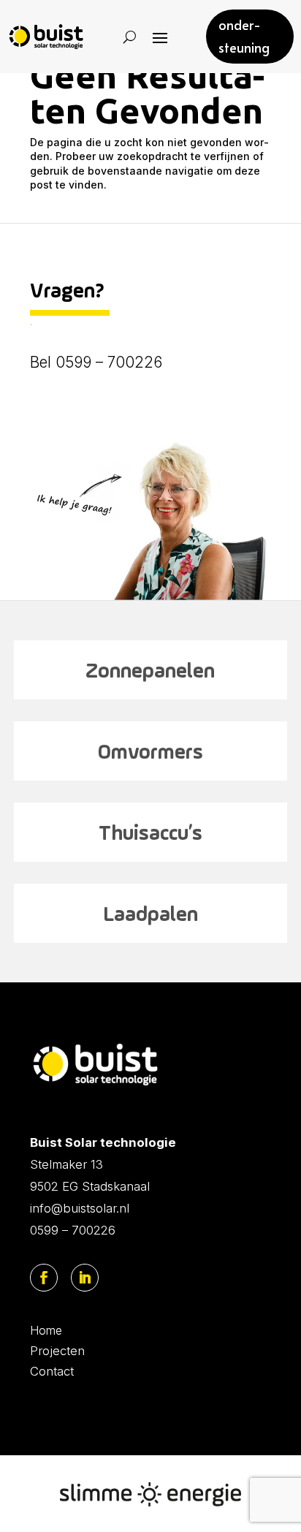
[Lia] (150, 596)
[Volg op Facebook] (44, 1278)
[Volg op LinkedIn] (85, 1278)
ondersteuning (244, 35)
